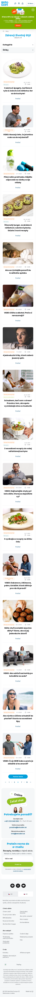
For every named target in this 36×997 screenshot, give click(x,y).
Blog (7, 31)
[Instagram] (18, 886)
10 (27, 782)
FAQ (21, 940)
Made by (28, 991)
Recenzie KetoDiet (8, 921)
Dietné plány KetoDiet (24, 912)
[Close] (33, 10)
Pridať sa (18, 864)
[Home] (3, 31)
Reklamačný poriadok (26, 937)
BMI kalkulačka (7, 918)
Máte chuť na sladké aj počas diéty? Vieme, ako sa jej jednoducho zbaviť (17, 631)
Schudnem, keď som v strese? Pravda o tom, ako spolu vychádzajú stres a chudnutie (18, 403)
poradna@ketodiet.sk (18, 827)
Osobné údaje (24, 934)
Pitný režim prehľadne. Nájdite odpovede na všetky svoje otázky (18, 180)
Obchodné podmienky (6, 942)
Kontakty (5, 952)
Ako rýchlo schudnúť (26, 916)
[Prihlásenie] (19, 3)
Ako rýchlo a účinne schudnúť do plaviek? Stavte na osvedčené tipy (18, 718)
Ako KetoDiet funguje (9, 924)
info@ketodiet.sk (18, 833)
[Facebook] (12, 886)
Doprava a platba (8, 934)
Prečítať (18, 98)
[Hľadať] (15, 3)
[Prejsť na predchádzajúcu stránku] (5, 782)
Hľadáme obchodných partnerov (9, 956)
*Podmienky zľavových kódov (8, 937)
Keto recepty (24, 919)
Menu (31, 3)
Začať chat (17, 800)
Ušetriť (18, 25)
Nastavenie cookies (9, 993)
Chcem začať (7, 911)
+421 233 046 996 (11, 821)
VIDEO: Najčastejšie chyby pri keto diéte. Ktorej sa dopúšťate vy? (18, 494)
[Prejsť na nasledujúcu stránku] (30, 782)
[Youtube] (23, 886)
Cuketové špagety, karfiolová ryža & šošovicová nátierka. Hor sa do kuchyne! (18, 91)
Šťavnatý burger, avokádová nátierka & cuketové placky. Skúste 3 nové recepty (18, 228)
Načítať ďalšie (18, 776)
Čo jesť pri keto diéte (9, 915)
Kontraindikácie (24, 922)
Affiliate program (25, 952)
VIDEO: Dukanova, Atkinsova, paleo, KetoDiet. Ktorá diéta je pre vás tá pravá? (18, 585)
